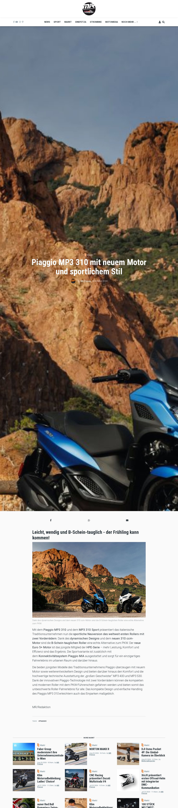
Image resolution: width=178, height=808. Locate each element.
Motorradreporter (148, 761)
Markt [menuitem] (68, 22)
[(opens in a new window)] (13, 22)
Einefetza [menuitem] (80, 22)
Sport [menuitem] (57, 22)
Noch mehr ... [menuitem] (128, 23)
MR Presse (85, 281)
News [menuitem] (47, 22)
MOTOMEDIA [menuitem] (111, 22)
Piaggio (43, 721)
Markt (90, 255)
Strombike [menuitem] (96, 22)
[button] (50, 520)
